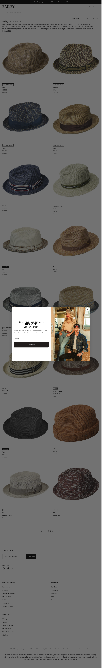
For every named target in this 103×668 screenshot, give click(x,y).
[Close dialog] (87, 309)
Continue (31, 345)
